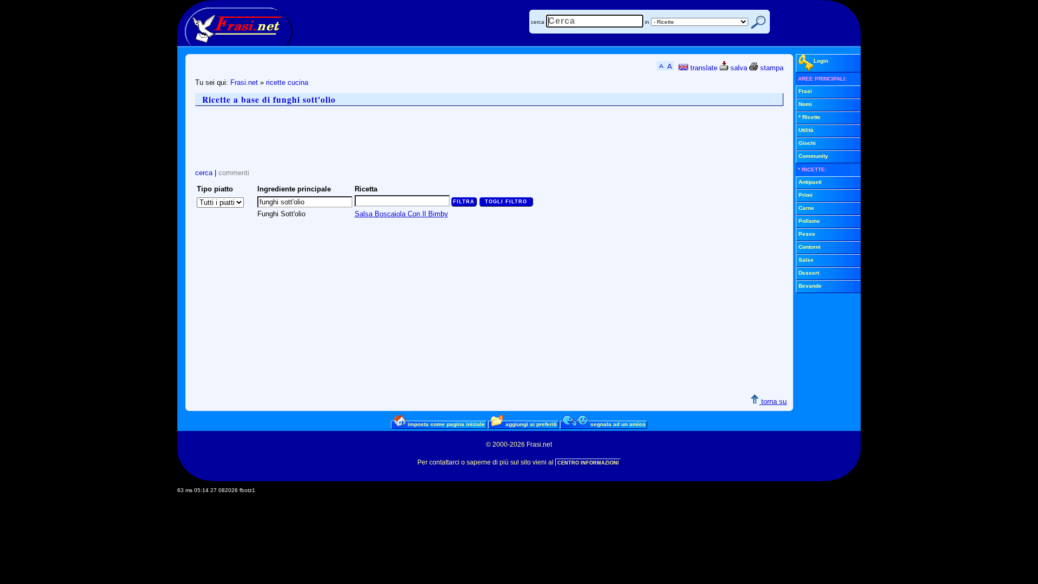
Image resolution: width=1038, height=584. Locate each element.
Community (813, 156)
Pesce (807, 234)
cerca (537, 22)
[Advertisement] (392, 137)
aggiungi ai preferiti (530, 424)
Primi (806, 195)
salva (737, 68)
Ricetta (366, 189)
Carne (806, 208)
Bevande (810, 286)
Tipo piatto (215, 189)
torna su (773, 401)
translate (702, 68)
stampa (770, 68)
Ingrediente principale (294, 189)
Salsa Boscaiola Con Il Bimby (401, 214)
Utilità (806, 130)
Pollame (809, 221)
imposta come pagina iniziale (445, 424)
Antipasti (810, 182)
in (647, 22)
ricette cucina (287, 82)
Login (821, 61)
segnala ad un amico (617, 424)
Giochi (807, 143)
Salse (806, 260)
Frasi (805, 91)
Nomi (805, 104)
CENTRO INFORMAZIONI (588, 463)
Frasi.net (244, 82)
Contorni (810, 247)
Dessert (809, 273)
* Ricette (810, 117)
